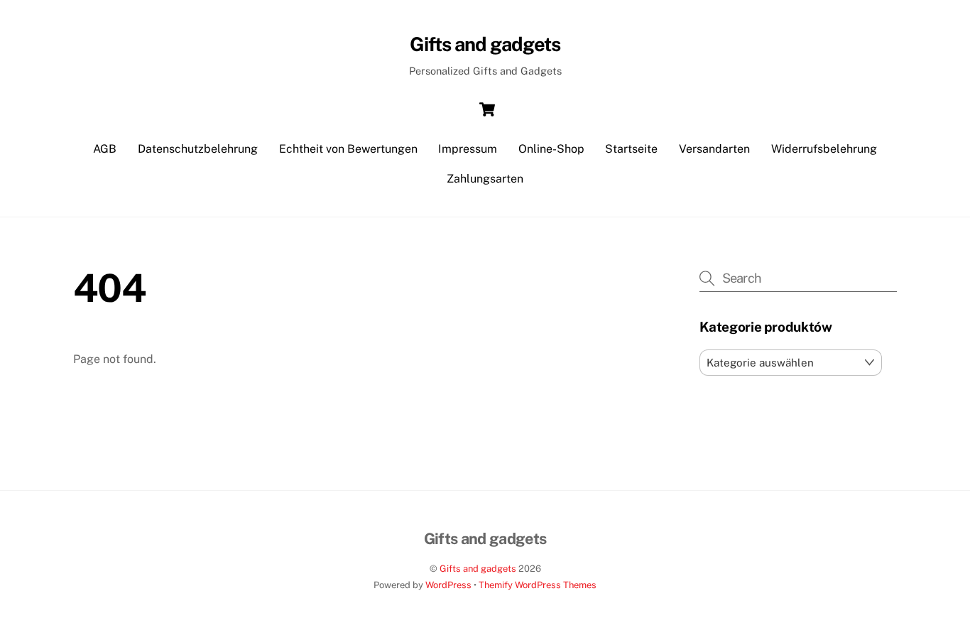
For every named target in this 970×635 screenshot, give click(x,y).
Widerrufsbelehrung (824, 149)
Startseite (631, 149)
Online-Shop (551, 149)
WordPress (448, 585)
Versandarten (714, 149)
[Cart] (487, 109)
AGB (104, 149)
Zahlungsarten (485, 178)
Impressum (467, 149)
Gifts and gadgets (478, 568)
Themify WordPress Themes (537, 585)
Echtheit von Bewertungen (348, 149)
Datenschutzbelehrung (198, 149)
